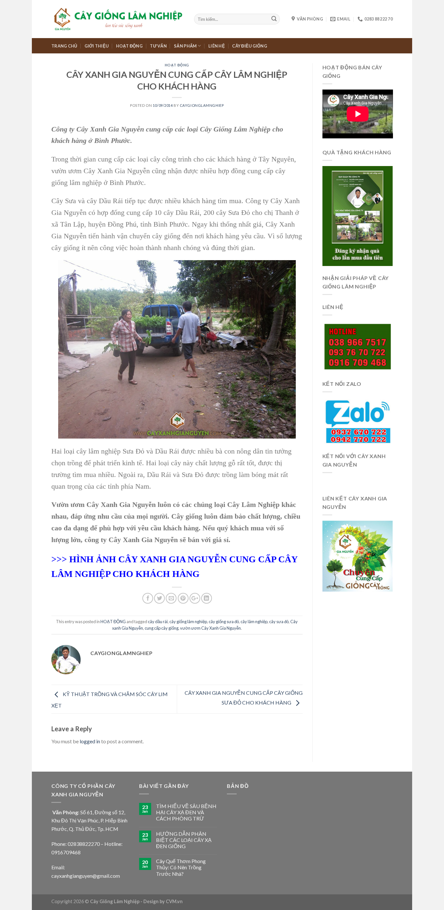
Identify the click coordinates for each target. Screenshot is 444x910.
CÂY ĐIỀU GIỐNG (249, 46)
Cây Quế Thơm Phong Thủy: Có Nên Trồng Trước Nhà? (181, 867)
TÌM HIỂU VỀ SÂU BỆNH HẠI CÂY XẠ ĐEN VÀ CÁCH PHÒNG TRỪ (186, 812)
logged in (90, 741)
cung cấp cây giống (161, 628)
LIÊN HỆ (216, 46)
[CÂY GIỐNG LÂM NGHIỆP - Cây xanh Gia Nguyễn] (117, 18)
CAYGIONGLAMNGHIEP (202, 105)
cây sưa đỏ (279, 621)
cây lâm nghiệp (254, 621)
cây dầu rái (158, 621)
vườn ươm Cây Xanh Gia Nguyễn (210, 628)
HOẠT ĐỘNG (129, 46)
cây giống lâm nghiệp (188, 621)
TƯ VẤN (158, 46)
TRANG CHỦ (64, 46)
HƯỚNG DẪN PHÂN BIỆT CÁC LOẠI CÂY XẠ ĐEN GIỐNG (184, 840)
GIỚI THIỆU (97, 46)
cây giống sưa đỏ (224, 621)
